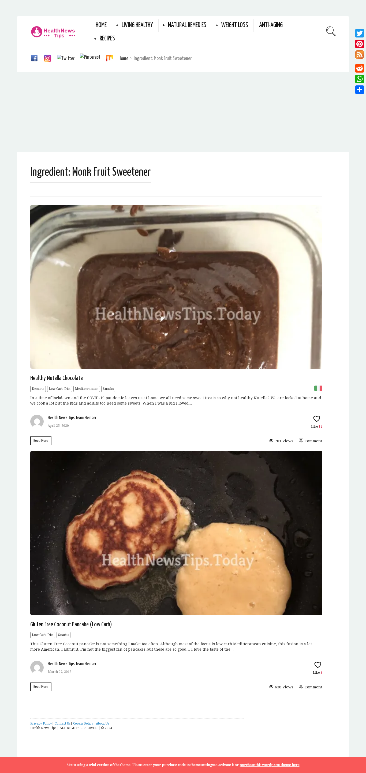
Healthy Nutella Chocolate (56, 378)
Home (101, 25)
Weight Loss (234, 25)
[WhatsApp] (359, 79)
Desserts (38, 389)
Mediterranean (86, 389)
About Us (102, 723)
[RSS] (359, 56)
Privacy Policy (41, 723)
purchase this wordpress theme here (270, 765)
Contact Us (62, 723)
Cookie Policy (83, 723)
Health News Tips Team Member (72, 418)
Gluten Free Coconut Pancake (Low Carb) (71, 624)
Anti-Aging (271, 25)
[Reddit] (359, 68)
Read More (40, 441)
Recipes (107, 39)
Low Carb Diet (59, 389)
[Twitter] (359, 33)
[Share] (359, 89)
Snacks (108, 389)
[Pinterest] (359, 44)
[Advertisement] (183, 112)
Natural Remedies (187, 25)
